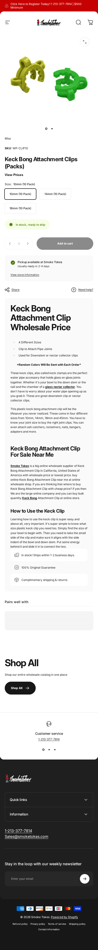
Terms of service (57, 924)
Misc (8, 138)
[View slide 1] (43, 749)
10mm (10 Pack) (20, 194)
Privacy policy (37, 924)
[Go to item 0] (46, 128)
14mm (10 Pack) (55, 194)
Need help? (85, 289)
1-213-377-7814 (49, 739)
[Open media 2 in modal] (84, 42)
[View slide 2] (49, 749)
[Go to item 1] (52, 128)
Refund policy (20, 924)
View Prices (14, 175)
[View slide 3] (55, 749)
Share (15, 289)
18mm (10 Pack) (20, 208)
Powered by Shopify (64, 917)
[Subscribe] (84, 879)
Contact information (49, 929)
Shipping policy (77, 924)
